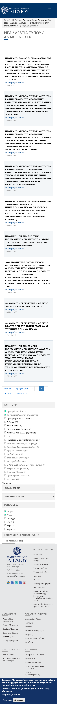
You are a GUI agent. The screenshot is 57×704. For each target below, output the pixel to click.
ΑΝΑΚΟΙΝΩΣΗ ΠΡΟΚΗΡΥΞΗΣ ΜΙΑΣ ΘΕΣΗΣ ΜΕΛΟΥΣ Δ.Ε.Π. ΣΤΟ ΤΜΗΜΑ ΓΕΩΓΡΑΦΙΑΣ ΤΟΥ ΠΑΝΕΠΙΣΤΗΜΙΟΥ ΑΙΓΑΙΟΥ (27, 326)
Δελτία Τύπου (8, 654)
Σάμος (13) (11, 525)
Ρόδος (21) (11, 518)
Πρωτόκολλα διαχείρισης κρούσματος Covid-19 (43, 605)
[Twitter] (16, 583)
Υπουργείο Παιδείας (41, 572)
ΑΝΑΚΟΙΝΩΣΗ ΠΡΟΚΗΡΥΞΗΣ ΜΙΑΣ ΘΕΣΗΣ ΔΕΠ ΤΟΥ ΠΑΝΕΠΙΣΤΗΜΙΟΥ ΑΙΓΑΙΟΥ (27, 305)
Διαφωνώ (19, 700)
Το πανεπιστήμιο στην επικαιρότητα (11, 659)
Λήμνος (13, 22)
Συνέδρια (29, 642)
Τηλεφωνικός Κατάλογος (34, 654)
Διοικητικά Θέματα (10, 633)
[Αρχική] (16, 10)
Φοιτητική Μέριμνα (10, 640)
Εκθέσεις (28, 627)
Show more (7, 483)
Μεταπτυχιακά (8, 637)
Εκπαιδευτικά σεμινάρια (34, 630)
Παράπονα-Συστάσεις (33, 662)
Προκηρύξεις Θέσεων (11, 625)
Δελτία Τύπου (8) (14, 425)
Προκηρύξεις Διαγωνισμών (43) (20, 418)
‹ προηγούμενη (21, 388)
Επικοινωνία (30, 658)
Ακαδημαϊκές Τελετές (33, 619)
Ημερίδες (29, 634)
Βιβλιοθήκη (38, 554)
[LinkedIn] (20, 583)
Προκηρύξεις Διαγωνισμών (8, 620)
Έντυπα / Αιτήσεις (40, 568)
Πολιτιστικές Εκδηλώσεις (34, 638)
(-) (4, 541)
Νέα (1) (10, 436)
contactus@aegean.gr (16, 576)
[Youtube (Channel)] (24, 583)
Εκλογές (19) (12, 422)
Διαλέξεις (29, 623)
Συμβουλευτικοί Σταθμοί (43, 564)
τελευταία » (21, 393)
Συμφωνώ (7, 700)
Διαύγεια (37, 576)
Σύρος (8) (11, 529)
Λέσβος (22, 22)
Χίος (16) (10, 522)
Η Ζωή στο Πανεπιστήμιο (24, 20)
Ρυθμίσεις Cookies (10, 694)
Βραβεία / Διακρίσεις (11, 629)
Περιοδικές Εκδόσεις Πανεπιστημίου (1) (24, 440)
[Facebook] (12, 583)
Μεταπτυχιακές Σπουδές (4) (19, 429)
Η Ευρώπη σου (39, 587)
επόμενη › (8, 393)
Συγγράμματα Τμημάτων (43, 583)
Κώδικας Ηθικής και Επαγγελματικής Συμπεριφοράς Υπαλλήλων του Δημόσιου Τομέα (44, 596)
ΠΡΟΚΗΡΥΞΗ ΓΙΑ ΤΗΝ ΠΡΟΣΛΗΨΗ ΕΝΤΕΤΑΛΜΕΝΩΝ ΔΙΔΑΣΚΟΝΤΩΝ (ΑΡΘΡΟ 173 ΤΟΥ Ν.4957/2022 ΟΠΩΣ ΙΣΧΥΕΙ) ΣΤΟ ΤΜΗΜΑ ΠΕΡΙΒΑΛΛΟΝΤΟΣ (27, 241)
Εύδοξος (37, 580)
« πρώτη (7, 388)
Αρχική (7, 20)
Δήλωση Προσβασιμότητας (32, 673)
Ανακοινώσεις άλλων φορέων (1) (21, 432)
